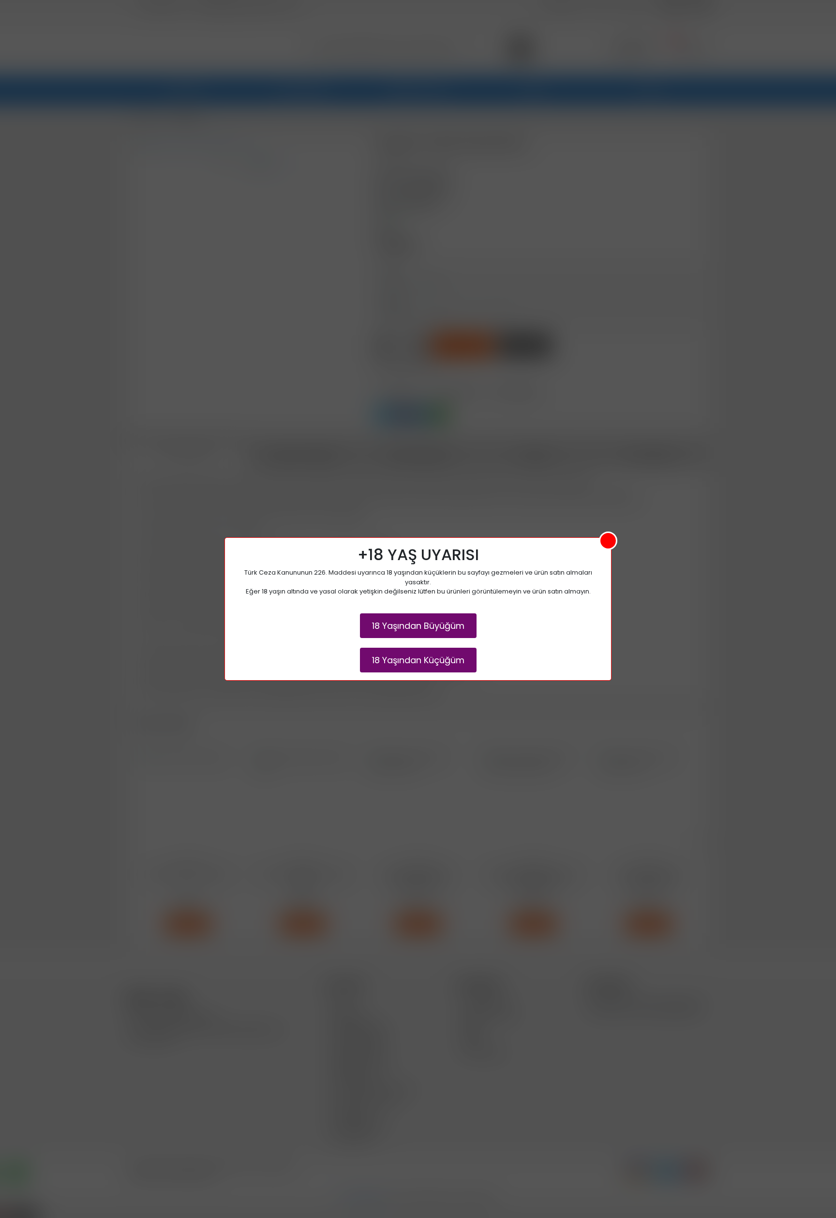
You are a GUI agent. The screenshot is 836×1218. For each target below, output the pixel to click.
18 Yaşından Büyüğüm (418, 626)
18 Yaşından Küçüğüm (418, 660)
